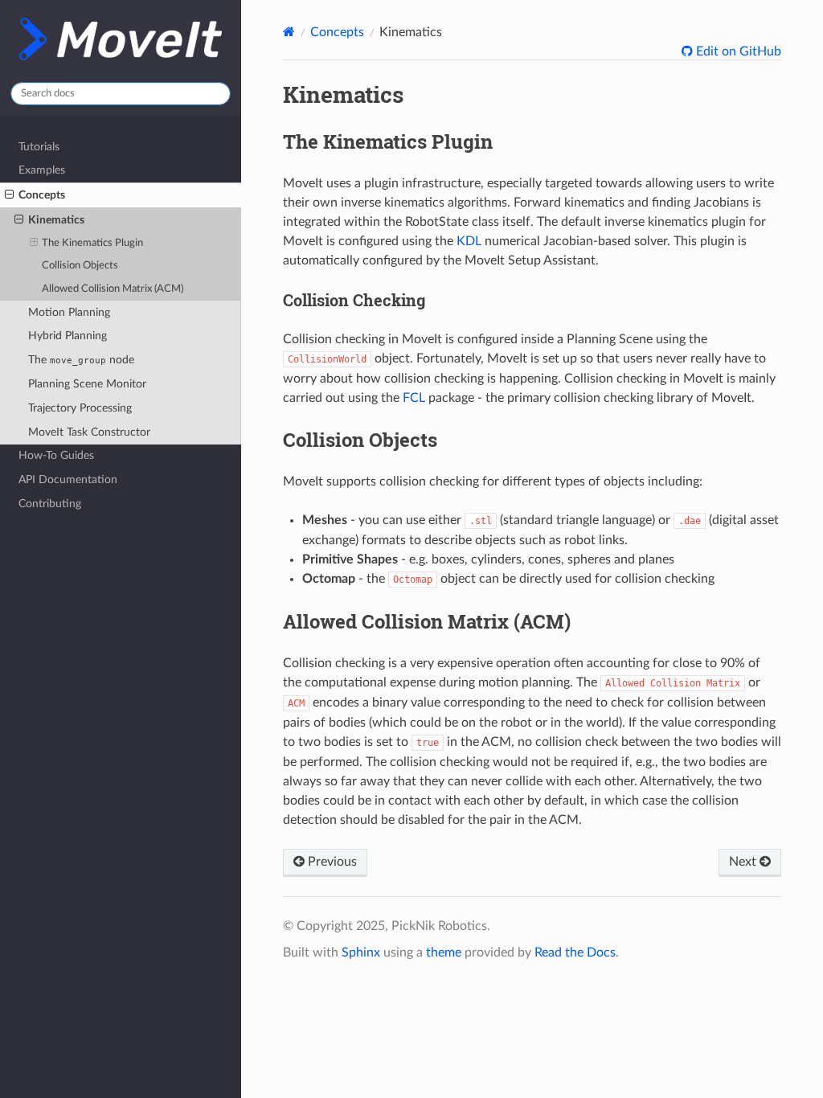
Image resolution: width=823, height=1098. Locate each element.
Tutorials (38, 147)
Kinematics (56, 220)
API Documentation (67, 479)
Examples (41, 170)
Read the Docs (575, 952)
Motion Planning (69, 312)
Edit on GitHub (737, 51)
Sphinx (361, 952)
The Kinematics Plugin (92, 243)
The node (81, 360)
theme (443, 952)
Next (744, 861)
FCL (414, 397)
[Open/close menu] (9, 195)
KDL (469, 241)
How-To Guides (56, 455)
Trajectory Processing (80, 408)
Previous (331, 861)
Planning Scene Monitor (87, 384)
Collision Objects (80, 265)
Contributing (49, 504)
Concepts (41, 195)
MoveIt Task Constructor (89, 432)
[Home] (289, 32)
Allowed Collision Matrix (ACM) (112, 289)
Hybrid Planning (67, 336)
